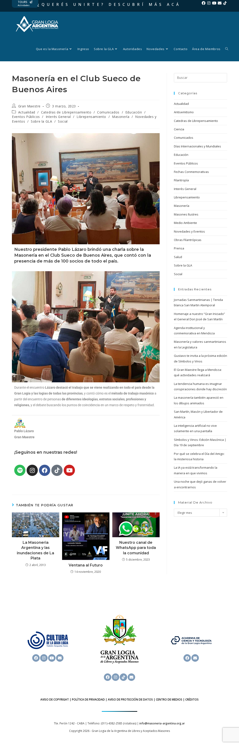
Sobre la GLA (41, 121)
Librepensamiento (91, 116)
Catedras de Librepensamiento (66, 112)
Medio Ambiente (185, 223)
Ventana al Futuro (86, 565)
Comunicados (108, 112)
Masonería (120, 116)
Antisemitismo (184, 112)
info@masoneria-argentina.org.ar (162, 723)
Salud (178, 257)
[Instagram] (209, 3)
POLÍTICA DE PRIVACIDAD (88, 699)
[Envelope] (220, 3)
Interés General (58, 116)
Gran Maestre (29, 106)
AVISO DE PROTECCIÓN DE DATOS (130, 699)
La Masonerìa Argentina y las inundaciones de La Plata (35, 550)
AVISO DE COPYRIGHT (54, 699)
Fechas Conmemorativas (191, 172)
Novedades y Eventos (189, 231)
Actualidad (26, 112)
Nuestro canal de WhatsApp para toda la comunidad (136, 547)
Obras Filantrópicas (187, 240)
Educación (133, 112)
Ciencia (179, 129)
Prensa (179, 248)
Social (63, 121)
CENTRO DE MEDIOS (169, 699)
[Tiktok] (225, 3)
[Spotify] (19, 470)
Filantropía (181, 180)
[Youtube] (214, 3)
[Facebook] (203, 3)
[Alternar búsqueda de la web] (227, 49)
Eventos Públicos (26, 116)
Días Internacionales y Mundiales (197, 146)
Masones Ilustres (186, 214)
